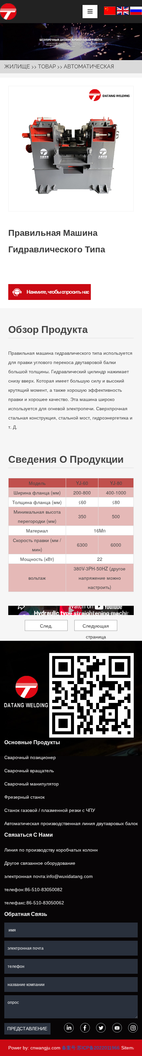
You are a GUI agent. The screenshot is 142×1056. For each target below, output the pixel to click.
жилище (17, 66)
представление (27, 1028)
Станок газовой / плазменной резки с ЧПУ (49, 810)
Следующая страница (96, 626)
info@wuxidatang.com (70, 876)
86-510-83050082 (43, 889)
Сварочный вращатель (29, 770)
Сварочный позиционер (30, 757)
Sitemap (129, 1047)
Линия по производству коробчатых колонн (51, 850)
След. (46, 625)
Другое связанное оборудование (39, 863)
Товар (47, 66)
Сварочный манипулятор (31, 783)
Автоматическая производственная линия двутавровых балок (71, 823)
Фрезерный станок (24, 797)
